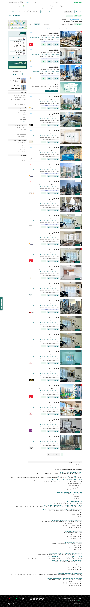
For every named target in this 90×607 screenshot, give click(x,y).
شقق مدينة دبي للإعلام (22, 136)
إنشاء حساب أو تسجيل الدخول (14, 2)
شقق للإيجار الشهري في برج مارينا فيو (74, 464)
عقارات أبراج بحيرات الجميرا (21, 142)
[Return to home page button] (78, 2)
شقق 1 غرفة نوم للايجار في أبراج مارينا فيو (18, 97)
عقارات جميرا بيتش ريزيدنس (21, 149)
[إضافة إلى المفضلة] (61, 45)
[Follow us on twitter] (40, 599)
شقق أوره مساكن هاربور (22, 110)
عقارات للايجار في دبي (22, 158)
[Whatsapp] (43, 44)
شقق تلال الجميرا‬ (23, 132)
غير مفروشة (64, 24)
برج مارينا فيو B (47, 28)
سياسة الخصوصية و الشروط (63, 598)
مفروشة (71, 24)
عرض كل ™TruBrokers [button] (17, 58)
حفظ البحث (10, 15)
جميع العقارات (78, 24)
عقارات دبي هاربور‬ (23, 145)
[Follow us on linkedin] (37, 599)
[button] (78, 11)
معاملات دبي (42, 2)
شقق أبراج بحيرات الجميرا (21, 127)
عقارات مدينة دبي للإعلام (22, 151)
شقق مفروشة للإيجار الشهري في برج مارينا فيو (55, 464)
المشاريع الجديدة (35, 2)
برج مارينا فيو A (64, 28)
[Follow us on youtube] (31, 599)
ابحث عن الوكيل (62, 2)
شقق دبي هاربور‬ (23, 130)
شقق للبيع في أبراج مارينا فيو (21, 160)
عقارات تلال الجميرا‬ (23, 147)
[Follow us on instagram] (34, 599)
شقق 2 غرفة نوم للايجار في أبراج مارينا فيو (18, 99)
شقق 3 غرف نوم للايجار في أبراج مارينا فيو (18, 102)
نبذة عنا (80, 598)
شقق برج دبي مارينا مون (22, 112)
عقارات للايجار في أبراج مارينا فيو (20, 104)
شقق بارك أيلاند (23, 119)
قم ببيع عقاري (56, 2)
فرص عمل (75, 598)
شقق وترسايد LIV (23, 117)
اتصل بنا (70, 598)
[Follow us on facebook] (42, 599)
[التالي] (48, 454)
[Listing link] (55, 39)
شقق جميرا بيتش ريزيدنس (21, 134)
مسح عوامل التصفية (16, 15)
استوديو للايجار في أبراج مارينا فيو (20, 95)
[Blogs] (28, 2)
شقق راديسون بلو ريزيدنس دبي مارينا (19, 115)
